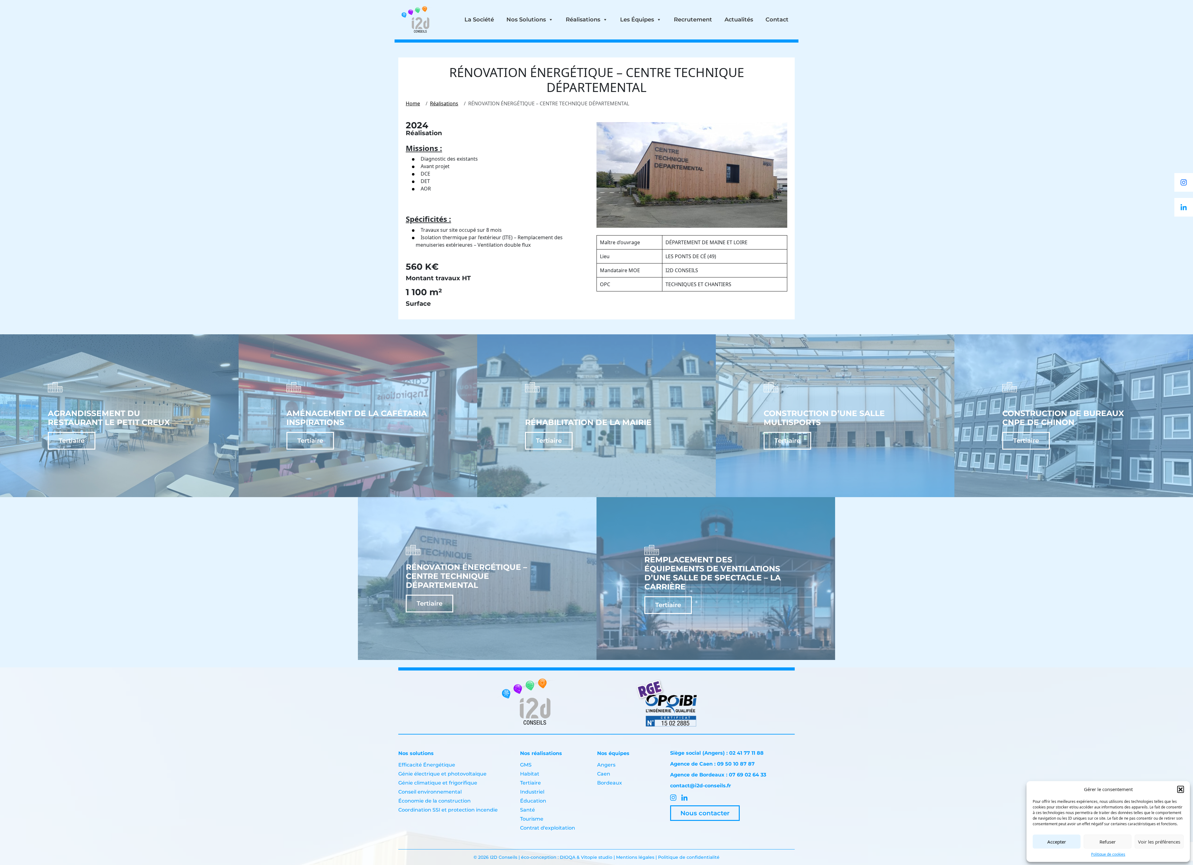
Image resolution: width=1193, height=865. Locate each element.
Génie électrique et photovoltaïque (442, 774)
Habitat (529, 774)
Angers (606, 765)
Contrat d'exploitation (547, 828)
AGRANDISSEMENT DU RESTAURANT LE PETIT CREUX (109, 418)
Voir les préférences (1159, 842)
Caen (603, 774)
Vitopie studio (596, 857)
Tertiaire (72, 440)
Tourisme (531, 819)
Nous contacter (704, 813)
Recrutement (693, 19)
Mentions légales (635, 857)
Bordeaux (609, 783)
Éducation (533, 801)
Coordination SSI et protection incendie (448, 810)
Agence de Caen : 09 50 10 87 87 (712, 764)
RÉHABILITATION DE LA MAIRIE (588, 422)
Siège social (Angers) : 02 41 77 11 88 (717, 753)
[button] (1180, 789)
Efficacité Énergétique (426, 765)
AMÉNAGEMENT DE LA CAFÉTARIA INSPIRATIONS (356, 418)
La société (479, 19)
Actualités (738, 19)
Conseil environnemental (430, 792)
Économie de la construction (434, 801)
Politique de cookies (1108, 854)
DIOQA (568, 857)
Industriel (532, 792)
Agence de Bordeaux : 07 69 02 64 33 (718, 775)
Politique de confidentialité (689, 857)
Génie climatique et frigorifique (437, 783)
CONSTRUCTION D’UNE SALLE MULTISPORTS (824, 418)
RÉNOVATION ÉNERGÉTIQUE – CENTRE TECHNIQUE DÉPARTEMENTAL (466, 576)
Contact (777, 19)
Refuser (1107, 842)
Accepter (1056, 842)
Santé (527, 810)
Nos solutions (526, 19)
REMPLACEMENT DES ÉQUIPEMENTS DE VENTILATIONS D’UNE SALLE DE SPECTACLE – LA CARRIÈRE (712, 573)
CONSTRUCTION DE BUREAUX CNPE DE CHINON (1063, 418)
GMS (526, 765)
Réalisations (583, 19)
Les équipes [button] (637, 19)
